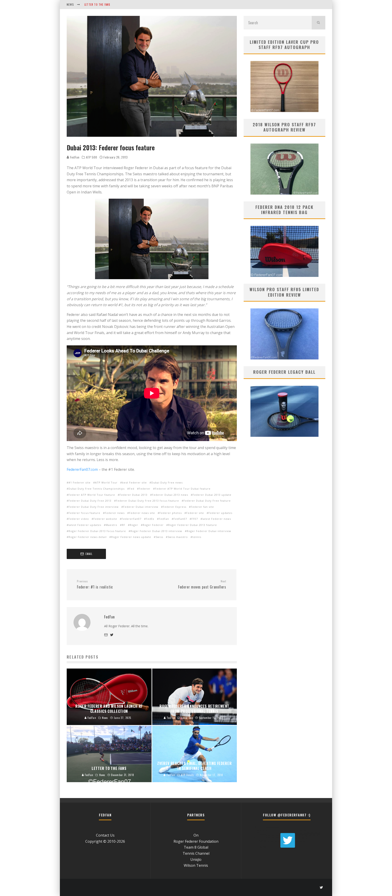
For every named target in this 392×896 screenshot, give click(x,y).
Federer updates (220, 513)
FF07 (194, 518)
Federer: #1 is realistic (95, 584)
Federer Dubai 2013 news (170, 494)
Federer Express (174, 506)
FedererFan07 (131, 518)
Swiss (159, 537)
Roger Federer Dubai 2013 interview (156, 531)
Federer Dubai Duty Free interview (94, 506)
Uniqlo (195, 859)
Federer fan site (202, 506)
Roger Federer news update (131, 537)
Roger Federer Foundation (196, 841)
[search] (318, 22)
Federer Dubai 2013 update (212, 494)
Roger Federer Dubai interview (209, 531)
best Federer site (134, 482)
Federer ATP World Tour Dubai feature (183, 488)
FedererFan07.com (82, 469)
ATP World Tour (106, 482)
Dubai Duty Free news (167, 482)
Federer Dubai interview (140, 506)
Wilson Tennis (196, 865)
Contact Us (105, 835)
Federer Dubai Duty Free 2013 (90, 500)
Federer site (195, 513)
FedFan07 (180, 518)
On (196, 835)
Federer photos (170, 513)
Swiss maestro (178, 537)
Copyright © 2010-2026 (105, 841)
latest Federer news (216, 518)
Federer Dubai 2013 (133, 494)
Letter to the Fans (97, 4)
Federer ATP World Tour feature (92, 494)
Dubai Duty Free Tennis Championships (97, 488)
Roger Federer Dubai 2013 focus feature (97, 531)
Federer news (115, 513)
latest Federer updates (85, 525)
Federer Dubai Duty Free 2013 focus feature (147, 500)
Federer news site (142, 513)
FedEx (150, 518)
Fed (131, 488)
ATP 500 (91, 157)
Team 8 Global (196, 847)
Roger (134, 525)
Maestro (111, 525)
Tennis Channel (196, 853)
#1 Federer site (80, 482)
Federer (144, 488)
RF (123, 525)
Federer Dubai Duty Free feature (207, 500)
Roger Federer (153, 525)
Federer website (105, 518)
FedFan (74, 157)
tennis (196, 537)
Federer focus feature (84, 513)
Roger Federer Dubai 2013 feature (192, 525)
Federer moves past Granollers (202, 584)
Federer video (79, 518)
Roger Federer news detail (88, 537)
